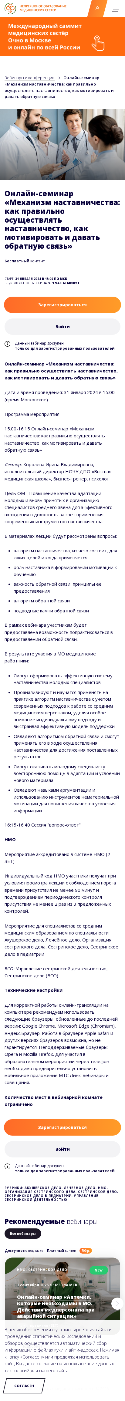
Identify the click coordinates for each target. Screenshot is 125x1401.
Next (117, 1304)
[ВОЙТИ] (97, 8)
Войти (97, 8)
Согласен (24, 1385)
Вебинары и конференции (30, 77)
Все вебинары (23, 1233)
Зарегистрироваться (62, 305)
